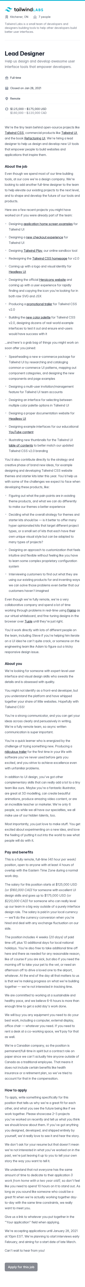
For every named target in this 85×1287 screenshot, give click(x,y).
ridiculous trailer (16, 752)
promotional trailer (39, 304)
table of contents (21, 445)
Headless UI (17, 272)
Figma (71, 610)
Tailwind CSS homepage (49, 258)
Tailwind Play (33, 251)
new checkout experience (44, 237)
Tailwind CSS (14, 133)
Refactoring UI (34, 138)
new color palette (38, 317)
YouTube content (21, 432)
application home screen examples (48, 224)
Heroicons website (52, 280)
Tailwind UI (69, 133)
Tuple (28, 621)
